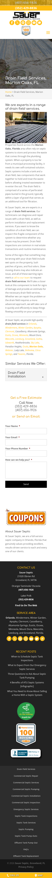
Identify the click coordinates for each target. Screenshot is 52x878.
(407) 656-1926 (26, 410)
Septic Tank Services (26, 822)
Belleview (29, 350)
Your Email (12, 437)
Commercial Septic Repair (26, 776)
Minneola (23, 335)
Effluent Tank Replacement (26, 856)
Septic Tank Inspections (26, 816)
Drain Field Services (26, 769)
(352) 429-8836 (26, 406)
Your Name (12, 426)
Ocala (25, 346)
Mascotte (9, 338)
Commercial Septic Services (26, 782)
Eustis (8, 335)
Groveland (30, 338)
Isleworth (9, 342)
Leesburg (19, 338)
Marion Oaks (36, 346)
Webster (9, 350)
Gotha (39, 338)
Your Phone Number (17, 448)
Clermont (9, 331)
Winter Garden (25, 327)
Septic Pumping (26, 829)
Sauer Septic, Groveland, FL (30, 863)
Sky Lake (35, 342)
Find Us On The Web (26, 605)
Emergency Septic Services (26, 809)
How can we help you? (18, 459)
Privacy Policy (26, 866)
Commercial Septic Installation (26, 796)
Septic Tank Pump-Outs (26, 836)
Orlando (33, 323)
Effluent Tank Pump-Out (26, 842)
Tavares (21, 354)
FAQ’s (26, 849)
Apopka (37, 327)
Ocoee (15, 335)
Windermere (11, 327)
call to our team (21, 277)
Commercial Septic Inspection (26, 802)
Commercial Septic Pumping (26, 789)
